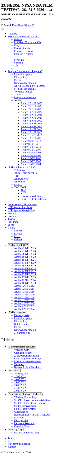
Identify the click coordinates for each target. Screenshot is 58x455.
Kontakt (12, 446)
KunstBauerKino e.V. (23, 25)
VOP (10, 441)
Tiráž (10, 438)
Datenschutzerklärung (19, 443)
